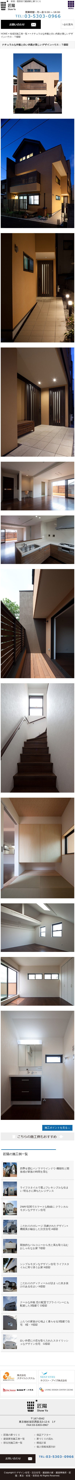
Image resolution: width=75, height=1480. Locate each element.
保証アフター (44, 1434)
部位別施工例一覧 (12, 1442)
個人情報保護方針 (46, 1446)
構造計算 (41, 1442)
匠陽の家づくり (11, 1434)
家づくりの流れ (45, 1438)
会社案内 (68, 24)
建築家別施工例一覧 (14, 1438)
